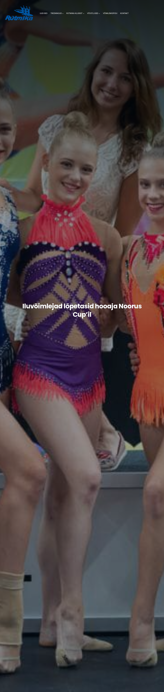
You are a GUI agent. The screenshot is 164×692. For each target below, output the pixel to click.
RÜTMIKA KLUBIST (74, 13)
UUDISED (44, 13)
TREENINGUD (56, 13)
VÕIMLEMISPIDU (110, 13)
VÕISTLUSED (92, 13)
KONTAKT (124, 13)
